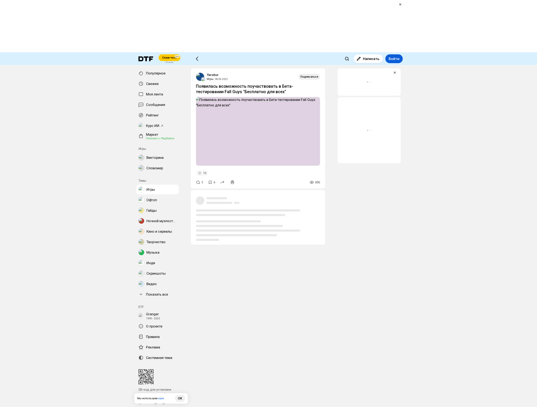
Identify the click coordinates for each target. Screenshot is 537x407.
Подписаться (309, 76)
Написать (371, 59)
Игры (210, 79)
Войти (394, 59)
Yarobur (213, 75)
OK (180, 398)
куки (161, 398)
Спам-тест (169, 57)
